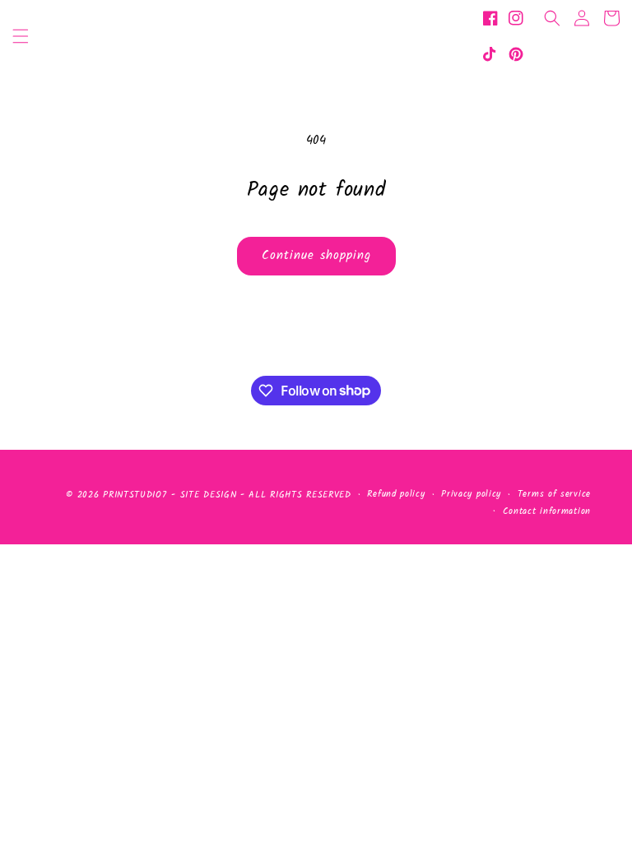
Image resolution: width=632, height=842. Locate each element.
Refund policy (396, 494)
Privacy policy (471, 494)
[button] (20, 36)
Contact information (547, 511)
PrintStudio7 (134, 495)
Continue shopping (316, 256)
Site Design (208, 495)
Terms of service (554, 494)
